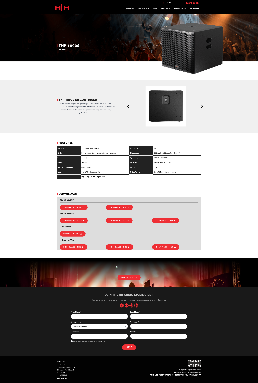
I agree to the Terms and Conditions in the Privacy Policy (89, 341)
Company (134, 322)
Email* (133, 332)
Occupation (76, 322)
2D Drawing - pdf (118, 207)
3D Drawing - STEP (72, 220)
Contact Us (62, 378)
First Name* (76, 312)
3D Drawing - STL (118, 220)
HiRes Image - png (72, 247)
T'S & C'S (172, 375)
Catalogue (165, 9)
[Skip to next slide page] (202, 106)
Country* (75, 332)
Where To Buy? (180, 9)
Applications (143, 9)
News (155, 9)
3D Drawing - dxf (165, 220)
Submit (129, 347)
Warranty (196, 375)
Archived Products (159, 375)
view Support (128, 277)
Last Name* (135, 312)
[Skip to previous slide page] (128, 106)
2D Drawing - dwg (72, 207)
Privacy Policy (184, 375)
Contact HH (194, 9)
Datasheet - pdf (71, 234)
